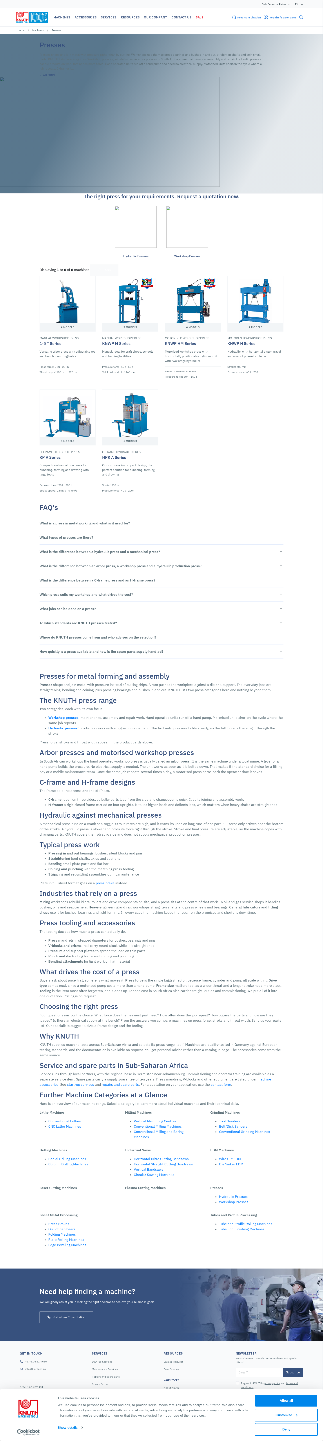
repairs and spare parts (120, 1084)
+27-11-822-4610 (36, 1361)
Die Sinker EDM (231, 1164)
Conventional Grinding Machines (244, 1131)
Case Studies (171, 1369)
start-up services (80, 1084)
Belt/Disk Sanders (233, 1126)
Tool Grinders (229, 1121)
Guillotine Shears (61, 1229)
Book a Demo (100, 1384)
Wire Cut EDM (230, 1159)
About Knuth (171, 1387)
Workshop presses (63, 717)
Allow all (286, 1400)
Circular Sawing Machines (154, 1174)
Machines (38, 30)
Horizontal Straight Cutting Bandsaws (163, 1164)
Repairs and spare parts (106, 1376)
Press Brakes (58, 1224)
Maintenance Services (105, 1369)
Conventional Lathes (64, 1121)
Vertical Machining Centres (155, 1121)
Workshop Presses (234, 1202)
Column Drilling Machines (68, 1164)
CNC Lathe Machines (64, 1126)
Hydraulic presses (63, 728)
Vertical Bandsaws (148, 1169)
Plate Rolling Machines (66, 1239)
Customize (284, 1415)
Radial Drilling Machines (67, 1159)
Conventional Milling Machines (158, 1126)
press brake (105, 883)
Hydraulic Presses (233, 1196)
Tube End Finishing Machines (242, 1229)
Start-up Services (102, 1361)
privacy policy (272, 1383)
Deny (286, 1429)
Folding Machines (62, 1234)
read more (48, 75)
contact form (221, 1084)
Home (21, 30)
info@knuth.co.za (35, 1369)
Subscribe (293, 1372)
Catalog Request (173, 1361)
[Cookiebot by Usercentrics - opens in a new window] (28, 1432)
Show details (68, 1427)
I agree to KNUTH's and (269, 1385)
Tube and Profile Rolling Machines (245, 1224)
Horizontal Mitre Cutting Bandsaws (161, 1159)
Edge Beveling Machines (67, 1245)
